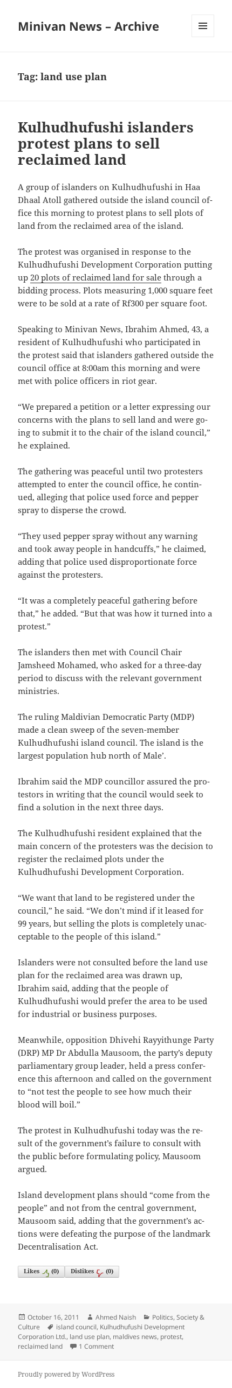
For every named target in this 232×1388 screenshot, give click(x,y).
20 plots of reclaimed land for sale (95, 277)
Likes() (41, 1271)
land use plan (90, 1336)
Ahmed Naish (115, 1317)
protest (171, 1336)
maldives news (135, 1336)
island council (76, 1326)
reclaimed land (40, 1346)
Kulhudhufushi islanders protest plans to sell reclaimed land (106, 143)
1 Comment (96, 1346)
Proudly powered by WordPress (66, 1374)
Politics (162, 1317)
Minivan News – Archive (88, 26)
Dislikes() (92, 1271)
